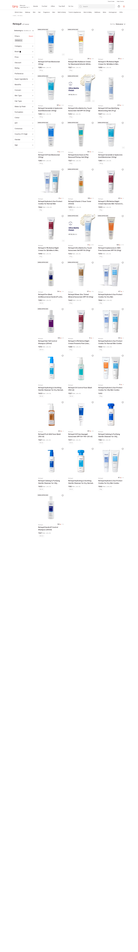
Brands (35, 6)
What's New (18, 12)
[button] (22, 12)
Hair (39, 12)
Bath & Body (62, 12)
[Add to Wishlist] (62, 30)
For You (71, 6)
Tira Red (44, 6)
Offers (53, 6)
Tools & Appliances (74, 12)
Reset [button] (31, 36)
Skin (34, 12)
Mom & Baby (88, 12)
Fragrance (46, 12)
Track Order (111, 1)
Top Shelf (62, 6)
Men (53, 12)
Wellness (97, 12)
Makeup (27, 12)
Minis (104, 12)
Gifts (121, 12)
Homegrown (113, 12)
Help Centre (120, 1)
